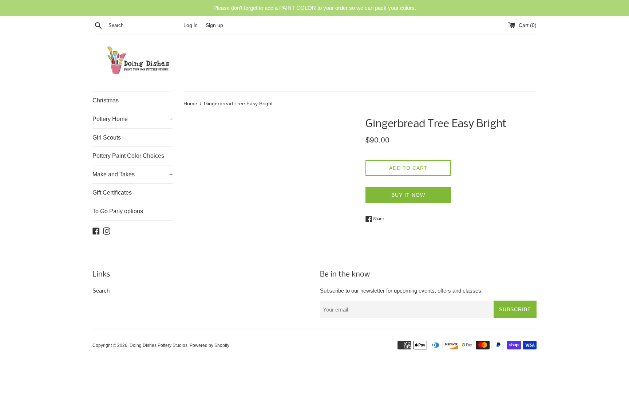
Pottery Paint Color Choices (128, 156)
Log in (190, 25)
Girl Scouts (106, 137)
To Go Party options (117, 211)
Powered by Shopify (209, 345)
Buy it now (408, 195)
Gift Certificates (112, 192)
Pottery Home (132, 119)
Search (101, 290)
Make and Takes (132, 174)
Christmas (105, 100)
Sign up (214, 25)
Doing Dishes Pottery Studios (158, 345)
